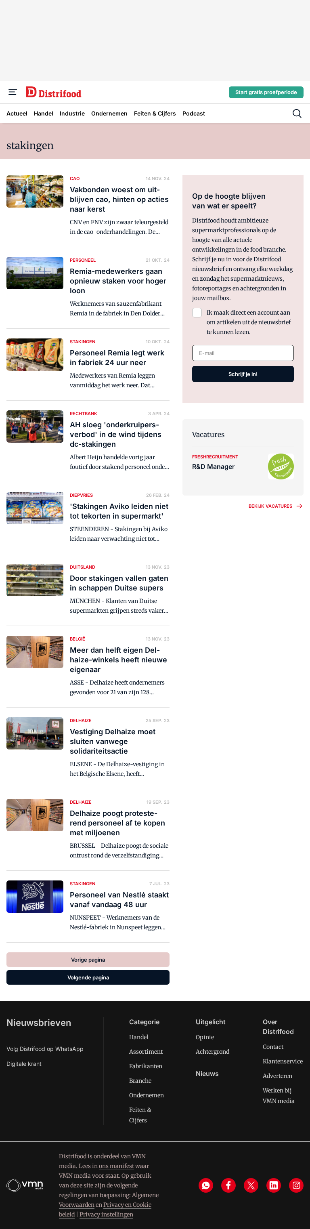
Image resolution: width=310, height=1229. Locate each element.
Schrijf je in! (243, 374)
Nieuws (207, 1073)
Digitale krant (24, 1063)
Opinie (205, 1037)
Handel (138, 1037)
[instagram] (296, 1185)
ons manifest (116, 1166)
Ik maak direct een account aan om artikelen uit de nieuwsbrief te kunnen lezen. (249, 322)
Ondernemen (146, 1095)
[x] (251, 1185)
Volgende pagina (88, 977)
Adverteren (277, 1076)
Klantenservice (283, 1061)
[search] (297, 113)
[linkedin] (273, 1185)
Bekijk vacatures (270, 506)
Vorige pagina (88, 959)
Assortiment (146, 1051)
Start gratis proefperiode (266, 92)
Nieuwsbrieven (38, 1022)
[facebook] (228, 1185)
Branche (140, 1080)
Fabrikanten (145, 1066)
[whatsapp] (206, 1185)
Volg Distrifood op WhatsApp (45, 1048)
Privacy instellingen (106, 1214)
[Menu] (12, 92)
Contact (273, 1046)
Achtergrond (212, 1051)
